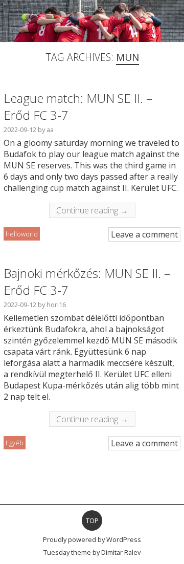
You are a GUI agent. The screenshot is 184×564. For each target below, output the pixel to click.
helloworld (22, 233)
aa (50, 129)
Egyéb (15, 442)
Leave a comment (144, 234)
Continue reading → (92, 210)
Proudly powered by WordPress (92, 539)
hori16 (56, 304)
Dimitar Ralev (121, 552)
